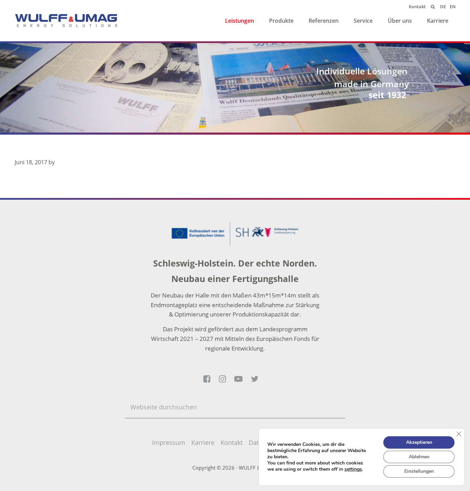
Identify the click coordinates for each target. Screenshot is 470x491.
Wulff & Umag (66, 20)
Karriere (202, 442)
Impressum (168, 442)
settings (353, 469)
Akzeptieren (419, 442)
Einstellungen (419, 471)
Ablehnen (419, 456)
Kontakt (232, 442)
